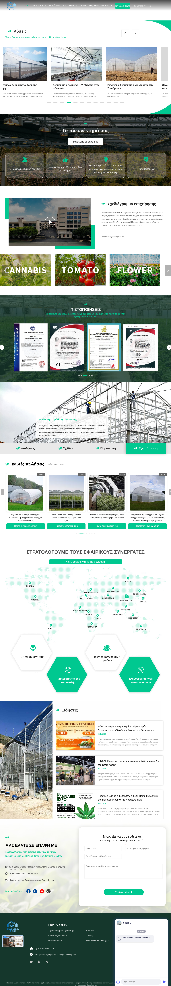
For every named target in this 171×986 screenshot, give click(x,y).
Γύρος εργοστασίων (57, 936)
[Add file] (118, 982)
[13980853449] (39, 961)
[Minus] (164, 922)
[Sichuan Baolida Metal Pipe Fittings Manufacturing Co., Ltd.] (11, 5)
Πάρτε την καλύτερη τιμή (25, 526)
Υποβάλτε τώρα (122, 892)
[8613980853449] (31, 961)
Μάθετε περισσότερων (57, 464)
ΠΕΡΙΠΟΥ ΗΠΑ (39, 6)
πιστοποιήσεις (55, 941)
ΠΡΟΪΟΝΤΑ (54, 6)
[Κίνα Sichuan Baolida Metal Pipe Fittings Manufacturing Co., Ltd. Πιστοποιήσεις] (31, 347)
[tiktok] (49, 892)
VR (64, 6)
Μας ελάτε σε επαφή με (100, 6)
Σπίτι (27, 6)
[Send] (164, 982)
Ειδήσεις (73, 6)
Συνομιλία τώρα (122, 6)
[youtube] (42, 892)
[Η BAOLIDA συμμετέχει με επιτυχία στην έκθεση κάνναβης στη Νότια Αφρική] (75, 784)
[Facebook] (29, 892)
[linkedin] (36, 892)
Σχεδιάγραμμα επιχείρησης (61, 930)
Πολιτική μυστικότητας (16, 983)
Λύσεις (83, 6)
